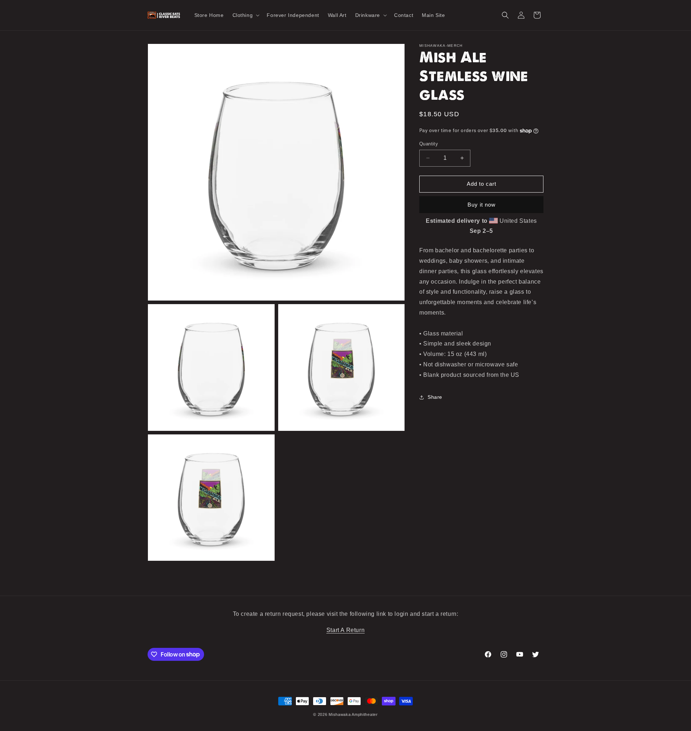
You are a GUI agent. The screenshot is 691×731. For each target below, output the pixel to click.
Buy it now (482, 205)
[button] (245, 15)
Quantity (428, 143)
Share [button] (435, 397)
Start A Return (345, 630)
